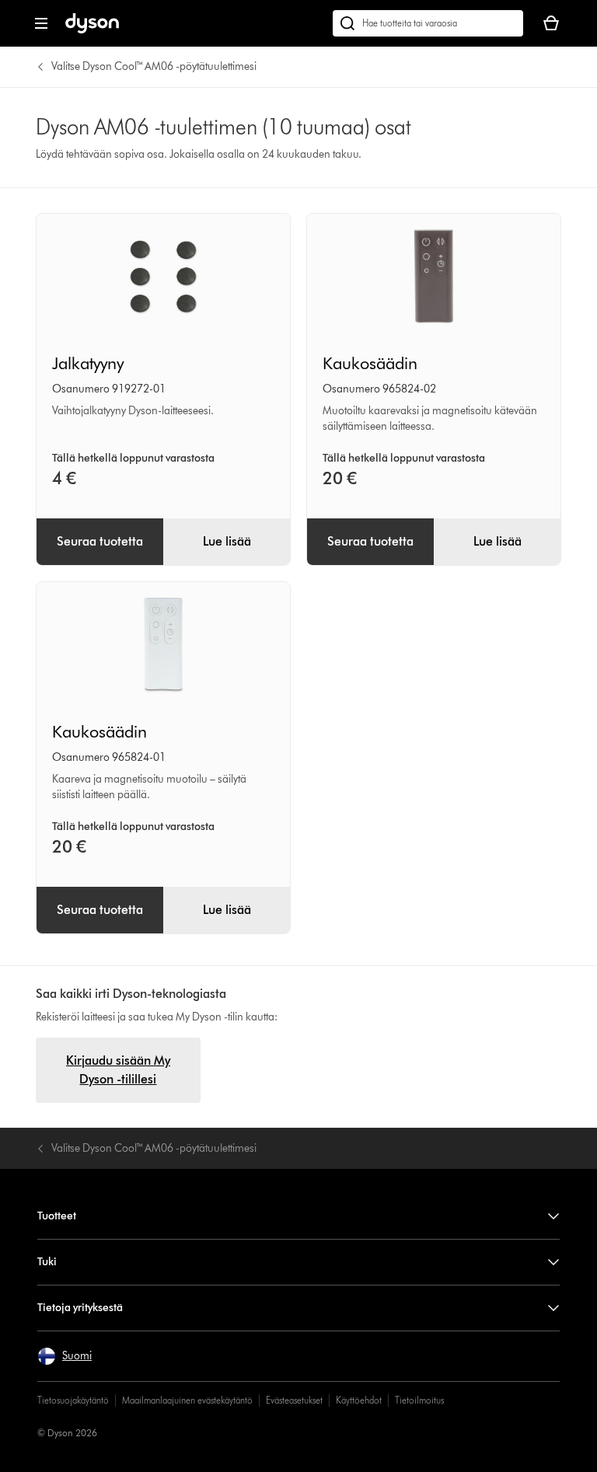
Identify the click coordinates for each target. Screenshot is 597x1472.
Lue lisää (227, 541)
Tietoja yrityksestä (80, 1307)
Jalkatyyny (88, 363)
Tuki (47, 1261)
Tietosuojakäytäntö (73, 1400)
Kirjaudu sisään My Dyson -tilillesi (118, 1070)
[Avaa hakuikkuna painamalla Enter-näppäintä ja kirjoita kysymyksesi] (428, 23)
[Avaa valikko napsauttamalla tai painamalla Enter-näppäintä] (41, 23)
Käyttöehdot (359, 1400)
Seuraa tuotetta (100, 541)
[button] (64, 1356)
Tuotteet (56, 1216)
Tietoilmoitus (419, 1400)
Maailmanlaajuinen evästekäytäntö (187, 1400)
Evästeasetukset (294, 1400)
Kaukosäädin (370, 363)
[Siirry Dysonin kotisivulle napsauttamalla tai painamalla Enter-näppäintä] (92, 30)
